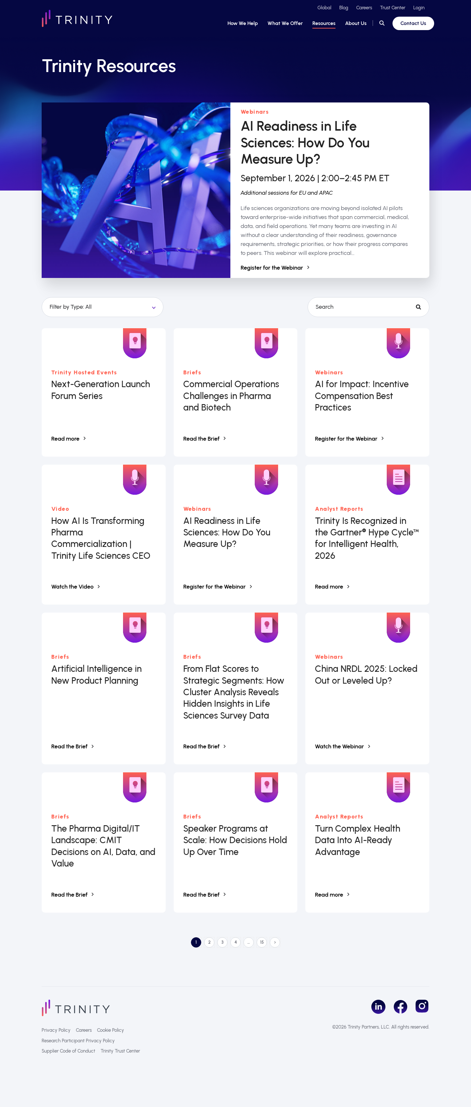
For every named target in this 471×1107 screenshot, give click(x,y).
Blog (343, 8)
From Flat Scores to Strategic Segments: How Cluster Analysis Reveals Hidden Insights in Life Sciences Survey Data (233, 692)
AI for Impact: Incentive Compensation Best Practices (362, 395)
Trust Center (392, 8)
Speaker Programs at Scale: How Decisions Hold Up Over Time (235, 840)
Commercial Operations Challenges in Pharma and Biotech (231, 395)
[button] (382, 23)
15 (263, 943)
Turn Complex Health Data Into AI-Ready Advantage (357, 840)
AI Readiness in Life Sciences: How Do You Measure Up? (305, 142)
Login (419, 8)
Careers (364, 8)
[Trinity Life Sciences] (76, 1007)
